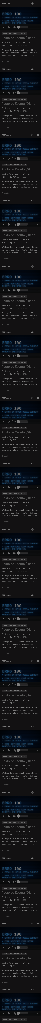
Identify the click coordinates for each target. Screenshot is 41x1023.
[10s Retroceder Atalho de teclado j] (8, 1020)
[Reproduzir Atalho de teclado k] (3, 1020)
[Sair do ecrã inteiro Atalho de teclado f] (37, 1020)
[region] (20, 511)
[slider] (23, 1020)
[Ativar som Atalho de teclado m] (14, 1020)
